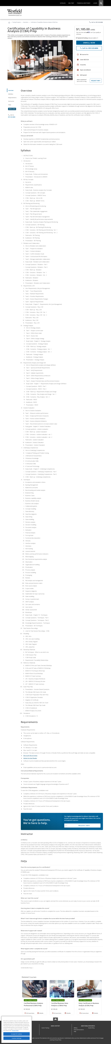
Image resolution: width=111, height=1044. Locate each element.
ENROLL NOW (89, 42)
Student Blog (91, 1028)
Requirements (12, 97)
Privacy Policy (58, 1040)
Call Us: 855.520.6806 (96, 22)
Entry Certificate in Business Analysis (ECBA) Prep (89, 1004)
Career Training (45, 1028)
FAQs (9, 105)
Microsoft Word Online (30, 756)
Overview (10, 90)
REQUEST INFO (95, 81)
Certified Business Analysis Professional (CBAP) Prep (33, 1004)
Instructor (11, 101)
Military (75, 1028)
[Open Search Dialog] (101, 3)
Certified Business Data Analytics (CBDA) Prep (59, 1004)
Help (75, 1031)
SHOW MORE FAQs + (27, 968)
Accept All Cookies (16, 1034)
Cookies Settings (16, 1038)
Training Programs (16, 22)
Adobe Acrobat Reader (30, 758)
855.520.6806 (11, 117)
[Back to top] (55, 1025)
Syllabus (10, 94)
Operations (25, 22)
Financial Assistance (79, 1029)
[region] (16, 1029)
